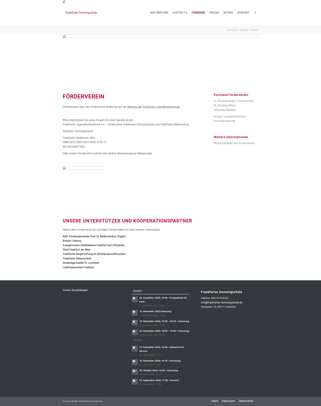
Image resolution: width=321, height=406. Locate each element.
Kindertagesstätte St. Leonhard (81, 262)
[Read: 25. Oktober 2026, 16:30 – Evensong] (135, 372)
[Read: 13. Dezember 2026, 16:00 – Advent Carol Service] (135, 349)
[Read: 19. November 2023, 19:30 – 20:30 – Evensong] (135, 323)
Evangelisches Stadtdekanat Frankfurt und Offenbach (94, 245)
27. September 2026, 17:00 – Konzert (159, 380)
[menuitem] (159, 12)
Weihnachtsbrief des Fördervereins (234, 143)
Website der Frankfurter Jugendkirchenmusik (153, 106)
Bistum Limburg (72, 240)
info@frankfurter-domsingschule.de (221, 302)
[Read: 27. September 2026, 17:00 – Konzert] (135, 382)
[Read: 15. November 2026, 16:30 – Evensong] (135, 362)
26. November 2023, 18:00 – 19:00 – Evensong (164, 331)
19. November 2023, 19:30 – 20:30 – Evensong (164, 321)
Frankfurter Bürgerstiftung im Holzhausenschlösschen (94, 254)
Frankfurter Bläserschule (77, 258)
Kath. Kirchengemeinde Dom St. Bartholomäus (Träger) (94, 236)
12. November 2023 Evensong (155, 311)
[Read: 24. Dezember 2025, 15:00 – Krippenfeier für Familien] (135, 299)
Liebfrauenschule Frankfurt (78, 267)
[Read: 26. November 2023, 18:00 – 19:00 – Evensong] (135, 332)
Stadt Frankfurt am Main (76, 249)
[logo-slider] (80, 12)
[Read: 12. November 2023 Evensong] (135, 313)
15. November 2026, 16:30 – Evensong (160, 360)
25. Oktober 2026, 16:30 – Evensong (158, 370)
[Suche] (255, 12)
